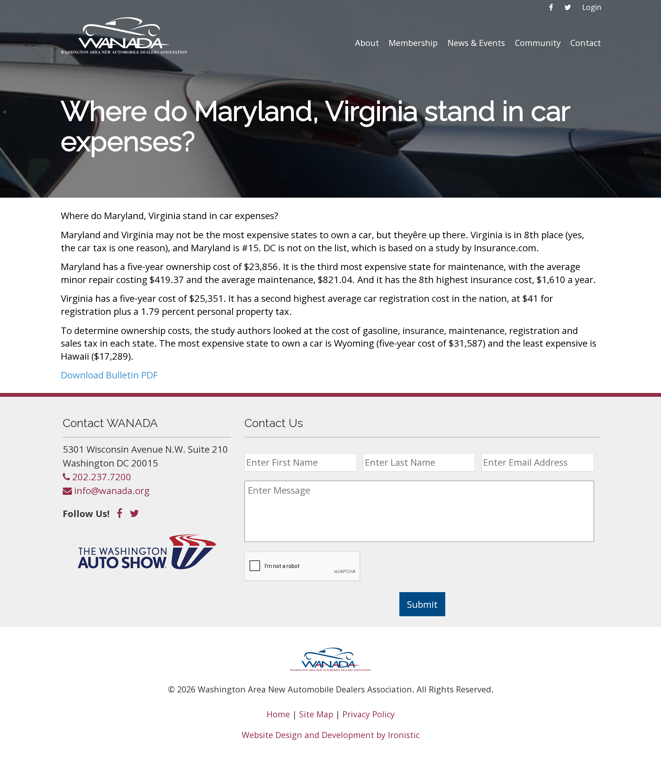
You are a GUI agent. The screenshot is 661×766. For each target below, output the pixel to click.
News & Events (476, 42)
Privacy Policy (368, 714)
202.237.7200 (100, 476)
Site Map (316, 714)
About (367, 42)
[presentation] (302, 566)
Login (591, 7)
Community (538, 42)
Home (278, 714)
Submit (422, 604)
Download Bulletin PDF (109, 374)
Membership (413, 42)
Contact (585, 42)
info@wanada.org (111, 490)
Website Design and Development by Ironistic (331, 734)
